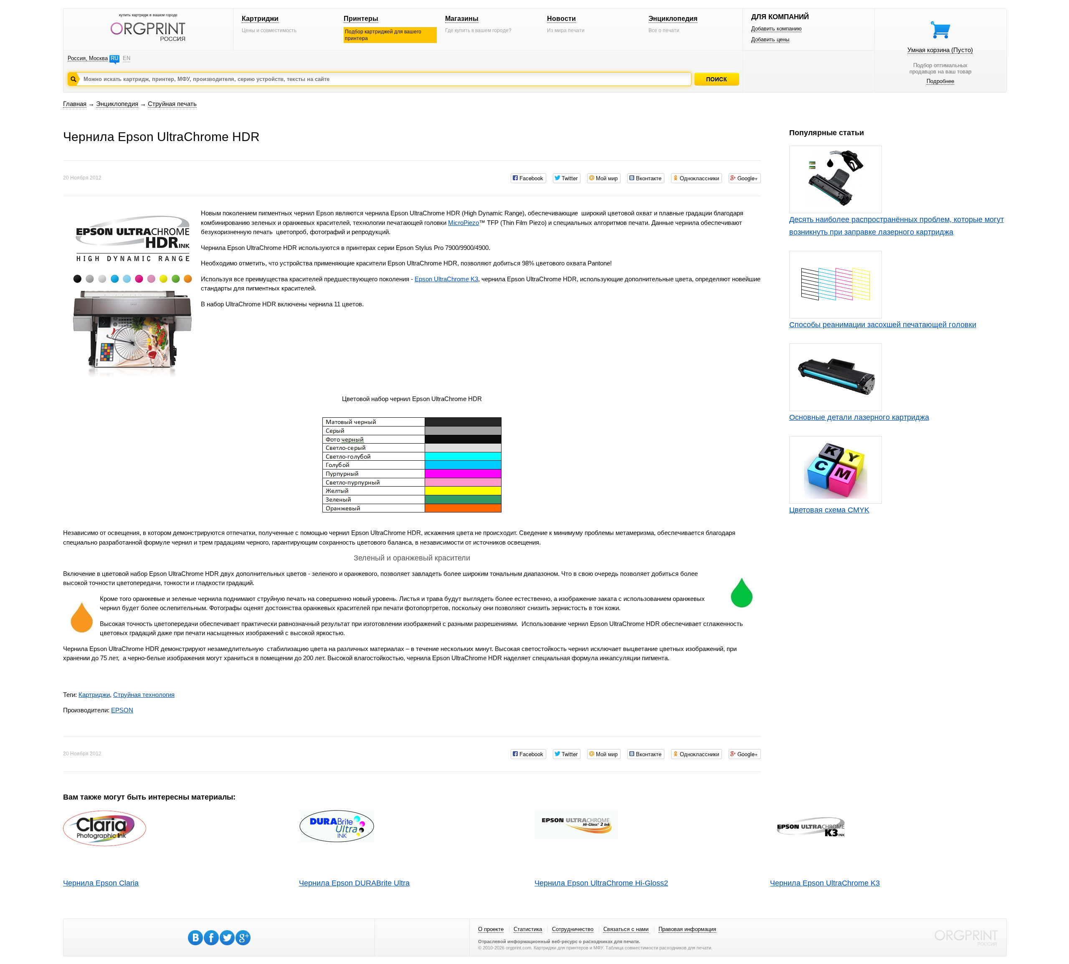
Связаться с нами (625, 929)
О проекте (491, 929)
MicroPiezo (463, 222)
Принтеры (361, 18)
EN (126, 58)
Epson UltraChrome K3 (446, 279)
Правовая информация (687, 929)
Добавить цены (770, 39)
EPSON (122, 710)
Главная (74, 103)
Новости (561, 18)
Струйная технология (144, 694)
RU (114, 58)
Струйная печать (172, 103)
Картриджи (260, 18)
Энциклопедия (672, 18)
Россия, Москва (88, 58)
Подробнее (940, 81)
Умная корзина (940, 49)
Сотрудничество (572, 929)
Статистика (528, 929)
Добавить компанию (776, 28)
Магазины (462, 18)
